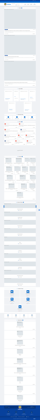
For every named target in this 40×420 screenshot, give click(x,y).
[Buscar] (22, 3)
